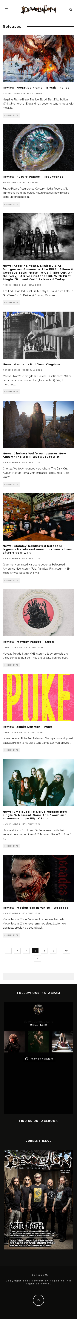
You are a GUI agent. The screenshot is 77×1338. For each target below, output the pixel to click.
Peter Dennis (12, 93)
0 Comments (11, 115)
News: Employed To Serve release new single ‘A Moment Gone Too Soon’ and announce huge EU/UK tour (35, 815)
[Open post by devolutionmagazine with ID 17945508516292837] (38, 1041)
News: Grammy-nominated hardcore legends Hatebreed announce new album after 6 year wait (37, 549)
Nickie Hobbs (11, 285)
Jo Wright (9, 182)
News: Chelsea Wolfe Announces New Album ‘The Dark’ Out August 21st (34, 455)
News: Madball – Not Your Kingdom (31, 364)
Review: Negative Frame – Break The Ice (36, 87)
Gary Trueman (12, 647)
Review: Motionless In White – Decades (35, 907)
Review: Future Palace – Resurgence (33, 176)
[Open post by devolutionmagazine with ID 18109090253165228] (62, 1041)
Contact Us (40, 1275)
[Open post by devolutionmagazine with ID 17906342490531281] (14, 1041)
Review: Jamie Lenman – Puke (27, 726)
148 (66, 951)
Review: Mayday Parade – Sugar (29, 641)
